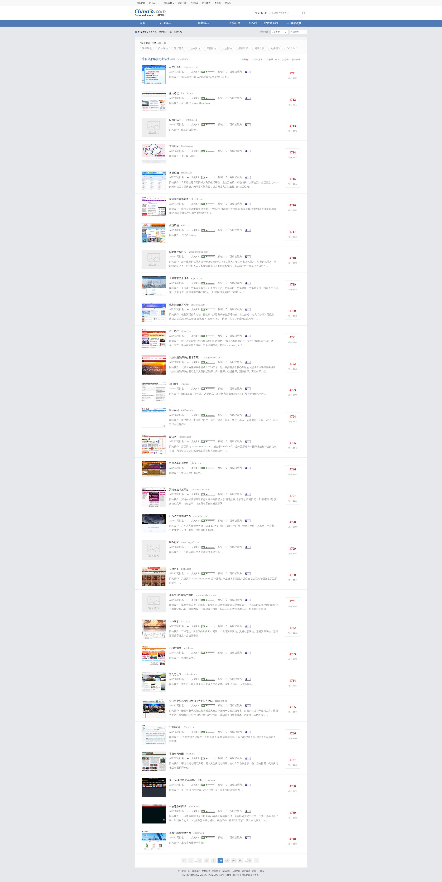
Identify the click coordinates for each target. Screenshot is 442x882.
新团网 (172, 436)
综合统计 (246, 59)
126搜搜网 (174, 727)
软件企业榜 (271, 23)
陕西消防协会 (176, 120)
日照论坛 (174, 172)
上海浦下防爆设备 (179, 278)
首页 (142, 23)
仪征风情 (174, 225)
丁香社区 (174, 146)
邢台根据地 (175, 648)
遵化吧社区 (175, 674)
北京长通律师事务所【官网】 (185, 357)
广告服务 (206, 871)
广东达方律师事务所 (180, 516)
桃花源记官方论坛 (179, 304)
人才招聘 (236, 871)
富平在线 (174, 410)
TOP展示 (174, 621)
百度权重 (269, 59)
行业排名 (165, 23)
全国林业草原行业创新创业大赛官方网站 (191, 701)
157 (213, 860)
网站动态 (246, 871)
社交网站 (227, 48)
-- (188, 71)
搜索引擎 (243, 48)
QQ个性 (291, 48)
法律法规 (147, 48)
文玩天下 (174, 569)
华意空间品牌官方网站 (181, 595)
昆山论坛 (174, 93)
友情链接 (216, 871)
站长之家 (141, 3)
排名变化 (296, 59)
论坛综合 (179, 48)
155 (199, 860)
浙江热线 (174, 331)
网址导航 (259, 48)
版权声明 (226, 871)
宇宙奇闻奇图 (176, 753)
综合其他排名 (176, 32)
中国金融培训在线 (179, 463)
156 (206, 860)
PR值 (277, 59)
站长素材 (168, 3)
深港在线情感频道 (179, 489)
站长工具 (153, 3)
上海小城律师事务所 (180, 833)
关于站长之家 (184, 871)
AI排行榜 (235, 23)
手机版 (261, 871)
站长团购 (206, 3)
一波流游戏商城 (177, 806)
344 (249, 860)
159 (227, 860)
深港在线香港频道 (179, 199)
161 (241, 860)
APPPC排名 (257, 59)
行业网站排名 (161, 32)
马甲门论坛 (175, 67)
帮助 (254, 871)
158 (220, 860)
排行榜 (253, 23)
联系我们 (196, 871)
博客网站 (211, 48)
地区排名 (203, 23)
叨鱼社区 (174, 542)
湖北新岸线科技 (177, 252)
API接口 (194, 3)
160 (234, 860)
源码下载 (182, 3)
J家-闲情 (173, 384)
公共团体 (275, 48)
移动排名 (286, 59)
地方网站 (195, 48)
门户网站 (163, 48)
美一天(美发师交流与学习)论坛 (185, 780)
